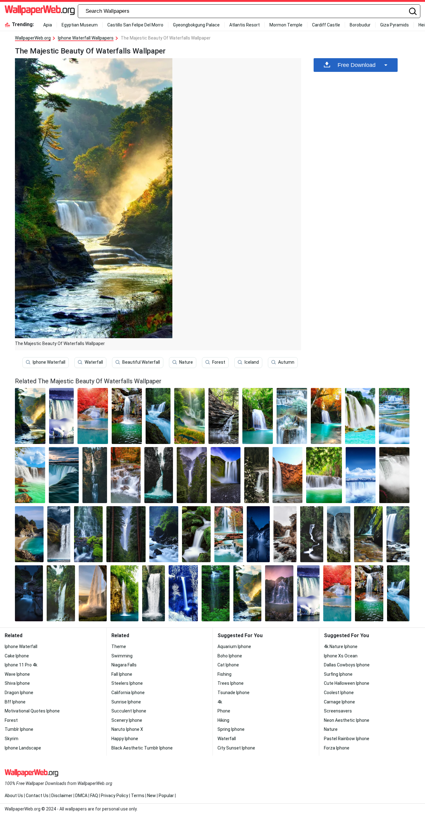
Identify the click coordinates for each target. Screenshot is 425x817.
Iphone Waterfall (49, 362)
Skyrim (11, 738)
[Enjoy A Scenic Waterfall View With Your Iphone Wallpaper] (394, 416)
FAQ (94, 795)
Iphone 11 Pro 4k (21, 664)
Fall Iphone (121, 674)
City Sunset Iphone (236, 747)
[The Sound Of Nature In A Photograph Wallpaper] (61, 416)
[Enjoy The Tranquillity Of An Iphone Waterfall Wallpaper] (126, 475)
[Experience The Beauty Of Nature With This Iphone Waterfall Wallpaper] (127, 416)
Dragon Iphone (19, 692)
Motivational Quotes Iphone (32, 710)
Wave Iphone (17, 674)
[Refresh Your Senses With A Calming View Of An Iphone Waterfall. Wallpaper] (189, 416)
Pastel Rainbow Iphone (346, 738)
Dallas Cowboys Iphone (347, 664)
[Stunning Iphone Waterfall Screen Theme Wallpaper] (228, 534)
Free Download (357, 65)
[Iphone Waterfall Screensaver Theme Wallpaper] (158, 475)
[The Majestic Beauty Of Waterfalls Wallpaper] (247, 593)
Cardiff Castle (326, 24)
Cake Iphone (17, 655)
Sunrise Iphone (126, 701)
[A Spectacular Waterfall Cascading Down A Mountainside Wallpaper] (311, 534)
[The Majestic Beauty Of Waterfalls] (30, 416)
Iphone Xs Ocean (340, 655)
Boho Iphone (229, 655)
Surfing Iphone (338, 674)
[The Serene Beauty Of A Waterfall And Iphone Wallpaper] (30, 475)
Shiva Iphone (17, 683)
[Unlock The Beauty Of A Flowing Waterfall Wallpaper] (158, 416)
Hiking (223, 720)
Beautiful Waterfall (141, 362)
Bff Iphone (15, 701)
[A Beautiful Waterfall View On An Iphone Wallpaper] (256, 475)
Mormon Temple (285, 24)
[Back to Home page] (40, 11)
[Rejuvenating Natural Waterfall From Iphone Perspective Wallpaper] (216, 593)
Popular (166, 795)
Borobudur (360, 24)
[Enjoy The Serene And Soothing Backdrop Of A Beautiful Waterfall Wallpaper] (338, 534)
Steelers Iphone (127, 683)
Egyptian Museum (80, 24)
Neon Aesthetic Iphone (346, 720)
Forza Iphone (336, 747)
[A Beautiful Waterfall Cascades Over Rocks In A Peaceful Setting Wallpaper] (324, 475)
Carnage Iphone (339, 701)
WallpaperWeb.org (33, 37)
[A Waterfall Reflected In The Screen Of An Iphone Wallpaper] (223, 416)
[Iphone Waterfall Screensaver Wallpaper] (397, 534)
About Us (14, 795)
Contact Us (37, 795)
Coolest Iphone (339, 692)
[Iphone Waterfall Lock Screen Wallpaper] (92, 416)
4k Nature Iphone (340, 646)
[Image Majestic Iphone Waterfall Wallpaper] (153, 593)
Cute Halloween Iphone (346, 683)
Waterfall (94, 362)
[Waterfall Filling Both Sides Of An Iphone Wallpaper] (368, 534)
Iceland (252, 362)
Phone (223, 710)
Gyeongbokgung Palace (196, 24)
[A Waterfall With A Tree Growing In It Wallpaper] (292, 416)
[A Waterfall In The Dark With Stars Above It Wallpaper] (29, 593)
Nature (186, 362)
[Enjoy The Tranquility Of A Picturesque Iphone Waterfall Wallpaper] (326, 416)
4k (219, 701)
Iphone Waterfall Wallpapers (86, 37)
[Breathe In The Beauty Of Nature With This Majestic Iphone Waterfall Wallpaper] (285, 534)
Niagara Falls (124, 664)
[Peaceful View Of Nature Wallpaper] (196, 534)
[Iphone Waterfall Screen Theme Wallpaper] (394, 475)
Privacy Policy (114, 795)
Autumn (286, 362)
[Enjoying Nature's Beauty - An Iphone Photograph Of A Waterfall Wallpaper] (183, 593)
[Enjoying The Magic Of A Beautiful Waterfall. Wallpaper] (94, 475)
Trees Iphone (230, 683)
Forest (218, 362)
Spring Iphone (231, 729)
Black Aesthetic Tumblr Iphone (142, 747)
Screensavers (338, 710)
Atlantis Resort (244, 24)
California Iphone (128, 692)
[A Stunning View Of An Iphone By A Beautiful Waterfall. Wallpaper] (93, 593)
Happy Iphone (124, 738)
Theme (118, 646)
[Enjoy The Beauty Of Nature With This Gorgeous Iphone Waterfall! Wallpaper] (58, 534)
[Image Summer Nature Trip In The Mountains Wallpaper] (126, 534)
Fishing (224, 674)
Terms (137, 795)
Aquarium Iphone (234, 646)
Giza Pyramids (394, 24)
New (151, 795)
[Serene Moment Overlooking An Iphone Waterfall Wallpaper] (226, 475)
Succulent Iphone (128, 710)
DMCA (81, 795)
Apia (47, 24)
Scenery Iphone (126, 720)
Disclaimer (61, 795)
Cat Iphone (228, 664)
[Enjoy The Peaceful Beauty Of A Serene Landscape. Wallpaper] (124, 593)
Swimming (122, 655)
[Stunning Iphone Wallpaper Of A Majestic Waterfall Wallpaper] (64, 475)
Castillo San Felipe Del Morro (135, 24)
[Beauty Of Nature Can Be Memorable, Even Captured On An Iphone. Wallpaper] (258, 534)
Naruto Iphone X (127, 729)
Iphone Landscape (23, 747)
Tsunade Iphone (233, 692)
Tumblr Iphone (19, 729)
